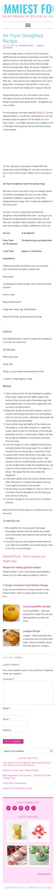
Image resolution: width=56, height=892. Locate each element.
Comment (9, 679)
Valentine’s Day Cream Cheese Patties (21, 770)
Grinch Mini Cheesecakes (14, 783)
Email (6, 719)
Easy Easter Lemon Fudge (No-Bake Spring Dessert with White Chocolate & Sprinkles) (27, 763)
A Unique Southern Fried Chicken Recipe (25, 585)
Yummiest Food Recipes (28, 9)
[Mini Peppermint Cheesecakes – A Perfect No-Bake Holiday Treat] (17, 864)
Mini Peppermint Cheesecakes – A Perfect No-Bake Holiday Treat (27, 776)
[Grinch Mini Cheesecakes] (39, 864)
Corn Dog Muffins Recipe (37, 606)
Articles (18, 657)
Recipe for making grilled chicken (22, 567)
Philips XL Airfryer (44, 112)
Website (7, 730)
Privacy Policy (44, 874)
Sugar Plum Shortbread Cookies (18, 788)
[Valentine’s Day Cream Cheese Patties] (39, 840)
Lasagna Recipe (31, 631)
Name (7, 708)
